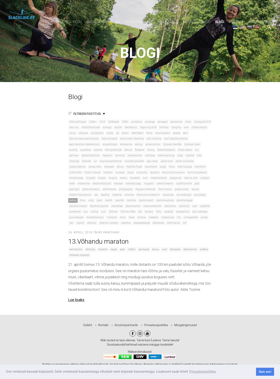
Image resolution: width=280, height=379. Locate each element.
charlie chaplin (199, 127)
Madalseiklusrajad (103, 22)
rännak (195, 189)
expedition (85, 149)
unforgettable (191, 217)
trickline (141, 217)
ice (95, 161)
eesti (185, 133)
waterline (126, 222)
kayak (163, 166)
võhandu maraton (108, 222)
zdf (184, 222)
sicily (91, 200)
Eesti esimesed (109, 138)
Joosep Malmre (77, 166)
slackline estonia (165, 200)
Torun (123, 217)
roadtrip (105, 194)
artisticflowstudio (91, 127)
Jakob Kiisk (166, 161)
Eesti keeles (235, 27)
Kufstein (108, 172)
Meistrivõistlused (102, 183)
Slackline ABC (260, 22)
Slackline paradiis (99, 206)
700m (125, 121)
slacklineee (117, 206)
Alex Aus (74, 127)
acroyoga (150, 121)
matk (72, 183)
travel (131, 217)
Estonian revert (192, 144)
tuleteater (153, 217)
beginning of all (148, 127)
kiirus (172, 166)
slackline (131, 200)
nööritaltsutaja (133, 183)
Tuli (179, 217)
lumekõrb (135, 178)
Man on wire (190, 178)
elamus (139, 144)
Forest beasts (185, 149)
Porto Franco (165, 189)
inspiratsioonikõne (134, 161)
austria (118, 127)
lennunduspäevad (197, 172)
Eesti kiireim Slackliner (132, 138)
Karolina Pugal (134, 166)
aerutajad (162, 121)
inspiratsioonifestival (111, 161)
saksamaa (168, 194)
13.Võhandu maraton (99, 241)
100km (93, 121)
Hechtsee (150, 155)
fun (197, 149)
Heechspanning (166, 155)
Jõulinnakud (168, 22)
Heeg (180, 155)
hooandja (74, 161)
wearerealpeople (141, 222)
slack (99, 200)
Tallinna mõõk (127, 211)
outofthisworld (184, 183)
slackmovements (152, 206)
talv (140, 211)
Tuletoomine (167, 217)
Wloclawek (158, 222)
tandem (149, 211)
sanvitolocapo (183, 194)
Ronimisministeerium (148, 194)
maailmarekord (159, 178)
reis (96, 194)
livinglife (90, 178)
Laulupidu (142, 172)
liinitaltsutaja (76, 178)
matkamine (84, 183)
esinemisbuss (153, 144)
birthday (163, 127)
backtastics (131, 127)
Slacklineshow (133, 206)
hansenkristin (135, 155)
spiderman (75, 211)
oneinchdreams (165, 183)
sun (86, 211)
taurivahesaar (76, 217)
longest (102, 178)
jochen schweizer (185, 161)
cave (186, 127)
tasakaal (168, 211)
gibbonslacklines (91, 155)
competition (97, 133)
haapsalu (107, 155)
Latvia (130, 172)
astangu (107, 127)
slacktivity (184, 206)
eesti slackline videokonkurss (84, 144)
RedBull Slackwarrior (80, 194)
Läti (257, 27)
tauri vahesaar (199, 211)
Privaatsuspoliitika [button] (202, 371)
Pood (77, 22)
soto (194, 206)
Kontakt (236, 22)
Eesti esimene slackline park (84, 138)
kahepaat (109, 166)
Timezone (112, 217)
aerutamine (176, 121)
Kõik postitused (77, 121)
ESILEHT (62, 22)
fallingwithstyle (113, 149)
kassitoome (151, 166)
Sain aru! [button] (265, 371)
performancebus (91, 189)
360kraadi (113, 121)
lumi (145, 178)
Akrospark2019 (202, 121)
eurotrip (73, 149)
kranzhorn (200, 166)
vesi (71, 222)
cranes (109, 133)
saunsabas (200, 194)
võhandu (91, 222)
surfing (94, 211)
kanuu (120, 166)
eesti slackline (154, 138)
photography (126, 189)
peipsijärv (74, 189)
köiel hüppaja (185, 166)
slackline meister (78, 206)
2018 (102, 121)
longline (113, 178)
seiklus (73, 200)
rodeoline (117, 194)
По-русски (249, 27)
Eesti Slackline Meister (176, 138)
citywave (83, 133)
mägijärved (175, 178)
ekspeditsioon (110, 144)
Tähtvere (113, 211)
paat (197, 183)
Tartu (159, 211)
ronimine (129, 194)
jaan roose (152, 161)
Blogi (219, 22)
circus (72, 133)
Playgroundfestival (145, 189)
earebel (176, 133)
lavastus (154, 172)
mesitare (118, 183)
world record (173, 222)
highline (190, 155)
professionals (182, 189)
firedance (139, 149)
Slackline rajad (138, 22)
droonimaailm (162, 133)
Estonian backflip (172, 144)
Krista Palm (75, 172)
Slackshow (170, 206)
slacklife (119, 200)
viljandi (80, 222)
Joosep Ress (94, 166)
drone (149, 133)
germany (74, 155)
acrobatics (136, 121)
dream (125, 133)
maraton (204, 178)
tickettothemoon (95, 217)
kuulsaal (119, 172)
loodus (123, 178)
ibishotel (86, 161)
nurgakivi (149, 183)
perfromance (109, 189)
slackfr (108, 200)
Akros (188, 121)
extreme (98, 149)
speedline (205, 206)
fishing (151, 149)
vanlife (204, 217)
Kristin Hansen (93, 172)
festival (128, 149)
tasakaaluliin (183, 211)
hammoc (120, 155)
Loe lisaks (76, 300)
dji (117, 133)
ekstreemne (126, 144)
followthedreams (166, 149)
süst (103, 211)
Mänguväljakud (196, 22)
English (242, 27)
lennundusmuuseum (173, 172)
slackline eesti (146, 200)
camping (176, 127)
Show (82, 200)
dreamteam (137, 133)
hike (199, 155)
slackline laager (184, 200)
